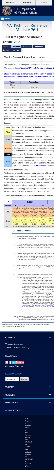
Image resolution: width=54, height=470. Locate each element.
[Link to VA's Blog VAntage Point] (16, 362)
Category (6, 50)
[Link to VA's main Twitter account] (13, 362)
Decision (16, 47)
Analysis (16, 50)
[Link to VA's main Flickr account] (19, 362)
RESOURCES (11, 402)
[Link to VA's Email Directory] (6, 362)
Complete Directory (14, 366)
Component (38, 47)
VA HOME (9, 387)
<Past (9, 202)
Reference (27, 47)
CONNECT (10, 337)
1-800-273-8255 (12, 347)
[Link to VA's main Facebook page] (10, 362)
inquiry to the (38, 165)
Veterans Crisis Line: (14, 344)
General (6, 47)
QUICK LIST (11, 395)
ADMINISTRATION (13, 410)
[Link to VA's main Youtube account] (22, 362)
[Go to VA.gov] (20, 11)
